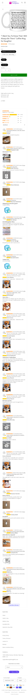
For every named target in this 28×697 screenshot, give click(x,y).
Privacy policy (7, 692)
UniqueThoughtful (8, 690)
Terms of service (14, 692)
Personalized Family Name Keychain (15, 531)
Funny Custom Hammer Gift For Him (15, 148)
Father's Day (5, 618)
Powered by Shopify (16, 690)
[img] (8, 111)
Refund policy (23, 690)
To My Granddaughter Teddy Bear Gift (16, 217)
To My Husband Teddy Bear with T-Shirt (16, 473)
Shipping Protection (11, 200)
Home (4, 615)
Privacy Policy (6, 635)
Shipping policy (22, 692)
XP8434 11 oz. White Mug (8, 51)
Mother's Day (6, 621)
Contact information (14, 694)
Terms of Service (6, 638)
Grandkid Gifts (6, 624)
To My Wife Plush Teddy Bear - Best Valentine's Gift (16, 292)
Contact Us (5, 641)
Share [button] (3, 100)
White (3, 59)
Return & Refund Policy (8, 647)
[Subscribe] (21, 667)
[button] (2, 2)
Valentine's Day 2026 (7, 627)
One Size (4, 64)
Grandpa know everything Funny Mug (16, 551)
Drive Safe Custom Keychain (16, 166)
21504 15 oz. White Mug (8, 54)
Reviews (4, 644)
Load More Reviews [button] (14, 605)
